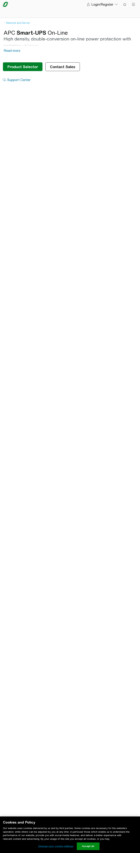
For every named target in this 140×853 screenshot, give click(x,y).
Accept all (88, 846)
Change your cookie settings (55, 846)
